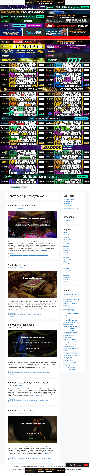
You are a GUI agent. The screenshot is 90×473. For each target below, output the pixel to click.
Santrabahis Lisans (18, 265)
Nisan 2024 (66, 266)
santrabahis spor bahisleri (74, 352)
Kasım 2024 (66, 250)
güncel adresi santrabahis (67, 299)
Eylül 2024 (66, 255)
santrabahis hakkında (14, 314)
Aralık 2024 (66, 248)
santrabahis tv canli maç (70, 355)
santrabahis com (66, 317)
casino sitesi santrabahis (70, 296)
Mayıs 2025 (66, 241)
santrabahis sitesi (66, 352)
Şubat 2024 (66, 270)
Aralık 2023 (66, 275)
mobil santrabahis (68, 301)
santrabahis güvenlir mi (68, 335)
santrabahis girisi (71, 320)
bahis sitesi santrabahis (71, 294)
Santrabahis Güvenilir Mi (68, 333)
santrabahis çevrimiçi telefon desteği (29, 400)
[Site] (22, 65)
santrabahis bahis (66, 305)
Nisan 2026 (66, 235)
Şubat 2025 (66, 243)
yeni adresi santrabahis (69, 367)
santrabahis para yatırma (67, 344)
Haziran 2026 (67, 232)
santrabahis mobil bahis (31, 372)
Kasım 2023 (66, 277)
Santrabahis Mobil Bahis (21, 324)
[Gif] (45, 89)
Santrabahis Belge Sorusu (70, 206)
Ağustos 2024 (67, 257)
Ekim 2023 (66, 279)
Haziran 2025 (67, 239)
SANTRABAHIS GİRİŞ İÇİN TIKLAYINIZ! (45, 38)
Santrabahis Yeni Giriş (69, 362)
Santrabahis (12, 253)
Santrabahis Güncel (68, 330)
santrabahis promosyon (68, 346)
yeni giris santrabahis (69, 369)
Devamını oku (46, 250)
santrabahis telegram (68, 353)
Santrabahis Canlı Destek (21, 410)
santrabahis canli (68, 310)
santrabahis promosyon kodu (29, 255)
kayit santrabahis (76, 299)
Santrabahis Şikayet (67, 365)
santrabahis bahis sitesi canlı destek (18, 458)
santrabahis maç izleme (70, 343)
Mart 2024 (66, 268)
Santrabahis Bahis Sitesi (70, 307)
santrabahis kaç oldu (66, 341)
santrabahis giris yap (68, 324)
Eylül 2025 (66, 237)
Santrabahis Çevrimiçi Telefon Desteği (28, 382)
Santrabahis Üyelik (68, 364)
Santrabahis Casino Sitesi (71, 314)
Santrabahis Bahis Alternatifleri (71, 208)
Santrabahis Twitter (67, 357)
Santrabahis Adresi (68, 199)
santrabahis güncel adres (70, 332)
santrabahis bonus (69, 309)
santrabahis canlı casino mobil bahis (18, 372)
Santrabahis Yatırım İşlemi (22, 205)
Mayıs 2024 (66, 264)
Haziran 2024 (67, 261)
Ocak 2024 (66, 272)
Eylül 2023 (66, 281)
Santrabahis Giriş (68, 201)
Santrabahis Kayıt (69, 339)
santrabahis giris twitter (70, 322)
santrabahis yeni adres (68, 360)
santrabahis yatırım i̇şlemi (42, 255)
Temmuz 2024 (67, 259)
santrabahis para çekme (76, 344)
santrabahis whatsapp (68, 358)
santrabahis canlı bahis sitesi (16, 255)
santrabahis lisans (24, 314)
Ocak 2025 (66, 246)
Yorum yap (12, 256)
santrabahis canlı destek (31, 458)
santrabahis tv (77, 353)
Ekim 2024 (66, 252)
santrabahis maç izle (74, 341)
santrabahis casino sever (15, 400)
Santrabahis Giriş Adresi (70, 328)
